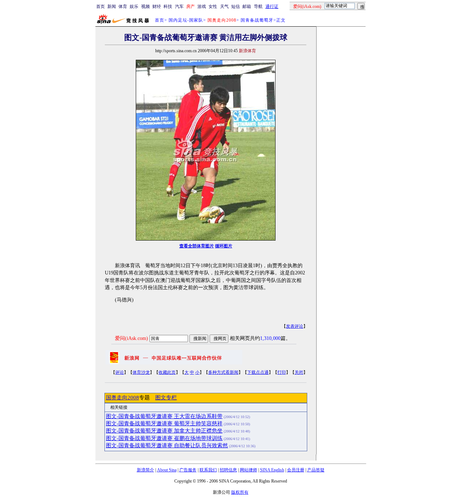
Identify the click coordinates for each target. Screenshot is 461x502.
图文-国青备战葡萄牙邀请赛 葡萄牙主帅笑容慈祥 (164, 423)
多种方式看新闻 (223, 372)
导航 (258, 6)
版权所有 (240, 492)
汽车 (179, 6)
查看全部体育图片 (196, 245)
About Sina (166, 469)
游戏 (201, 6)
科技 (168, 6)
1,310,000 (270, 338)
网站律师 (248, 469)
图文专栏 (166, 397)
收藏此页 (167, 372)
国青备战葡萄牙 (257, 20)
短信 (235, 6)
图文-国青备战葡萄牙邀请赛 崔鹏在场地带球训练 (164, 438)
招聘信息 (228, 469)
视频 (145, 6)
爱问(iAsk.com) (131, 338)
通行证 (271, 6)
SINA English (272, 469)
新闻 (111, 6)
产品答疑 (316, 469)
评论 (119, 372)
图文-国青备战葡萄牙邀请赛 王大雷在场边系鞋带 (164, 416)
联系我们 (208, 469)
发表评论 (294, 326)
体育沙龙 (141, 372)
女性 (213, 6)
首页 (100, 6)
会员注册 (295, 469)
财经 (156, 6)
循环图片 (223, 245)
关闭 (299, 372)
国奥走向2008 (122, 397)
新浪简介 (145, 469)
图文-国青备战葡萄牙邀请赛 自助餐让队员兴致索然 (167, 445)
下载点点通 (258, 372)
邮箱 (246, 6)
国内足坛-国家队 (186, 20)
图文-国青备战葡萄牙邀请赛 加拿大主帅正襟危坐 (164, 431)
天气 (224, 6)
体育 (122, 6)
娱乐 (134, 6)
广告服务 (188, 469)
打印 (281, 372)
